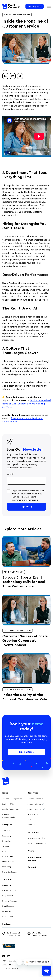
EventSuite (6, 885)
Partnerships (7, 867)
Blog (4, 851)
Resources (33, 793)
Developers (33, 832)
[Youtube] (3, 956)
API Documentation (35, 843)
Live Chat (31, 824)
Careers (5, 846)
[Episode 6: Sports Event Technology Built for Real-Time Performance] (26, 551)
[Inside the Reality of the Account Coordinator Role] (26, 668)
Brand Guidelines (9, 872)
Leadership (6, 836)
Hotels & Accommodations (9, 815)
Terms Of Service (9, 965)
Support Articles (34, 804)
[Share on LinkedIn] (13, 76)
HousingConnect (9, 901)
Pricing (31, 851)
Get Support (35, 6)
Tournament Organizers (12, 799)
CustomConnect (9, 890)
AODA (30, 819)
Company (7, 825)
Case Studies (7, 856)
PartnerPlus (6, 911)
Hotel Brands (33, 814)
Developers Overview (36, 838)
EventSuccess (8, 906)
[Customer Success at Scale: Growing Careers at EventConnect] (26, 610)
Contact (32, 867)
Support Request (35, 809)
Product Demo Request (35, 859)
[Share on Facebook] (5, 76)
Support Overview (35, 799)
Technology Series (13, 572)
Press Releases (8, 862)
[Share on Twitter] (20, 76)
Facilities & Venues (9, 804)
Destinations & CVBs (10, 809)
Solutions (7, 880)
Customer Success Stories (17, 15)
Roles (5, 793)
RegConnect (7, 896)
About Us (6, 830)
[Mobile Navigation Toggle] (49, 6)
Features (6, 924)
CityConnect (7, 916)
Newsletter (6, 841)
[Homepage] (11, 7)
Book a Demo (26, 752)
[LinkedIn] (8, 956)
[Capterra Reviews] (8, 945)
